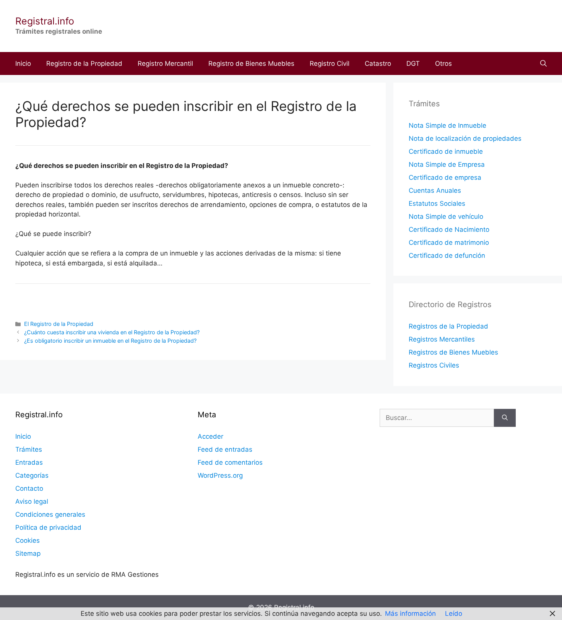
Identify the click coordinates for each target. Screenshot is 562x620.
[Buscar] (505, 418)
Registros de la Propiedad (448, 326)
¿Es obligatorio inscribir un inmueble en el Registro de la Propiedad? (110, 340)
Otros (443, 63)
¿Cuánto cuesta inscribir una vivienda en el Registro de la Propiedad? (112, 332)
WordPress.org (220, 475)
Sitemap (28, 553)
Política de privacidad (48, 527)
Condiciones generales (50, 514)
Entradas (29, 462)
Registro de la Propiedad (84, 63)
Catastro (378, 63)
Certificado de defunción (447, 255)
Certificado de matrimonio (449, 242)
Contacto (29, 488)
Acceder (210, 436)
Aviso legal (31, 501)
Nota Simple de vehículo (446, 216)
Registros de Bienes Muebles (453, 352)
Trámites (28, 449)
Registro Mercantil (165, 63)
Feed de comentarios (230, 462)
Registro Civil (329, 63)
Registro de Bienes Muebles (251, 63)
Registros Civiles (434, 365)
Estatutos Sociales (437, 203)
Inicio (23, 63)
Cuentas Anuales (435, 190)
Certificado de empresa (445, 177)
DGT (413, 63)
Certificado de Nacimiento (449, 229)
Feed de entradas (225, 449)
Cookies (27, 540)
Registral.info (44, 21)
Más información (410, 613)
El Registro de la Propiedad (58, 324)
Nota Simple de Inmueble (447, 125)
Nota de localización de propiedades (465, 138)
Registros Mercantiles (442, 339)
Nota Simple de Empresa (447, 164)
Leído (453, 613)
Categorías (32, 475)
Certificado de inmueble (446, 151)
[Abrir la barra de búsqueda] (543, 63)
